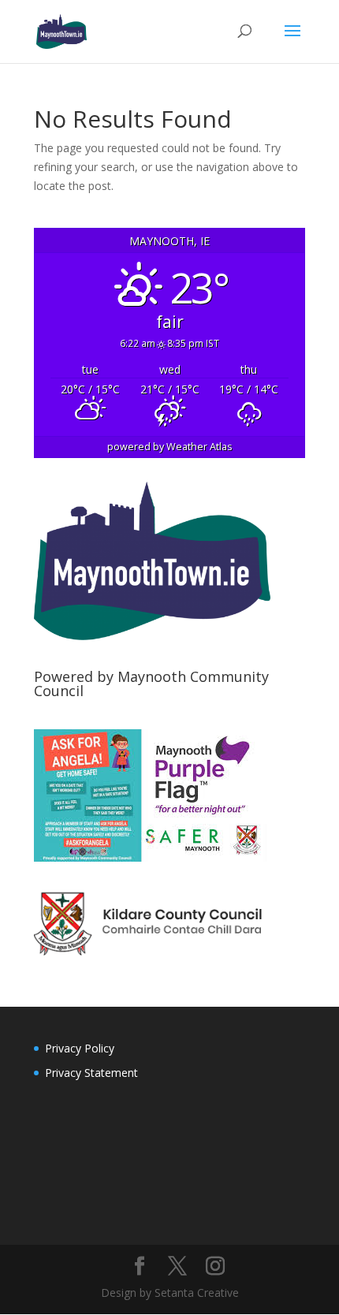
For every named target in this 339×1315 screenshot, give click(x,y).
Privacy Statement (91, 1072)
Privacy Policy (79, 1048)
